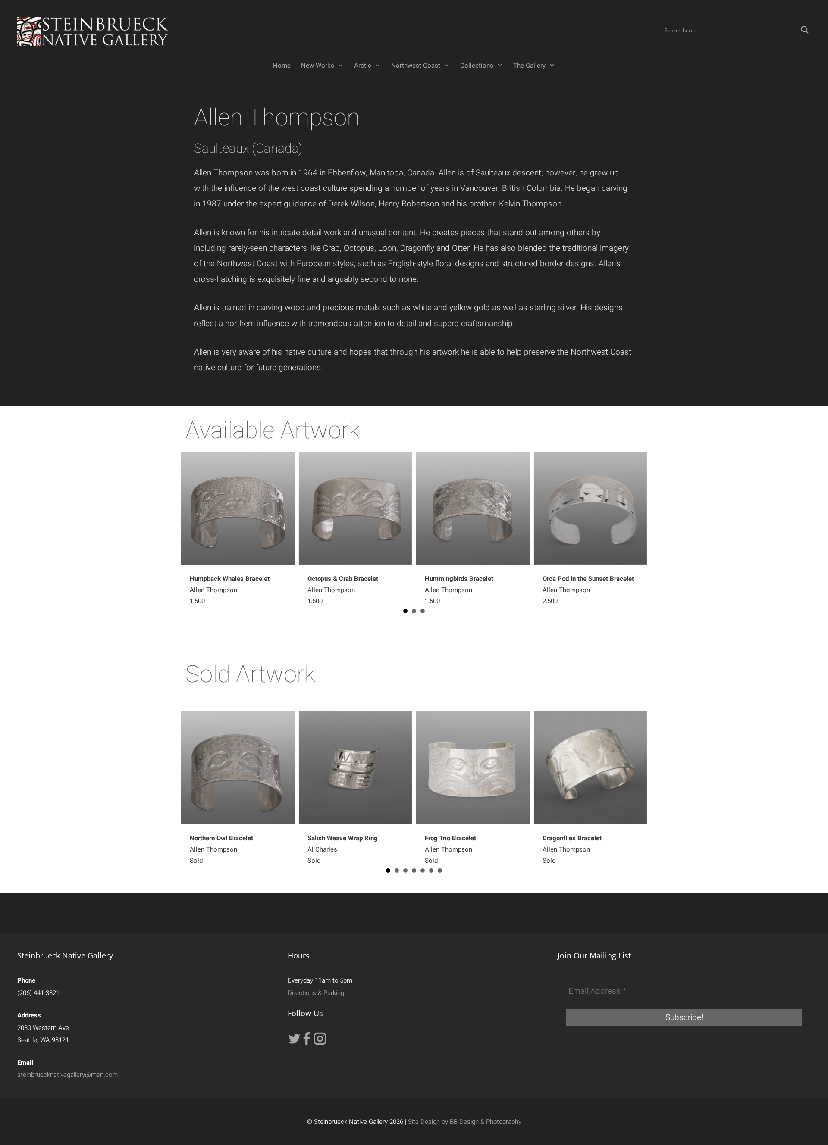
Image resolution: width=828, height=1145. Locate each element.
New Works (317, 65)
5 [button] (422, 870)
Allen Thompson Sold (221, 849)
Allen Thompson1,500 (230, 590)
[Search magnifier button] (805, 30)
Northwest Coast (415, 65)
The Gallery (529, 65)
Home (282, 65)
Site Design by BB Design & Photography (464, 1121)
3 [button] (422, 611)
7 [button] (440, 870)
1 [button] (405, 611)
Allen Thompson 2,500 (588, 590)
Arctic (362, 65)
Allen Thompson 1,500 (459, 590)
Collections (476, 65)
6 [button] (431, 870)
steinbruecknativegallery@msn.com (67, 1074)
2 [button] (414, 611)
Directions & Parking (316, 993)
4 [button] (414, 870)
